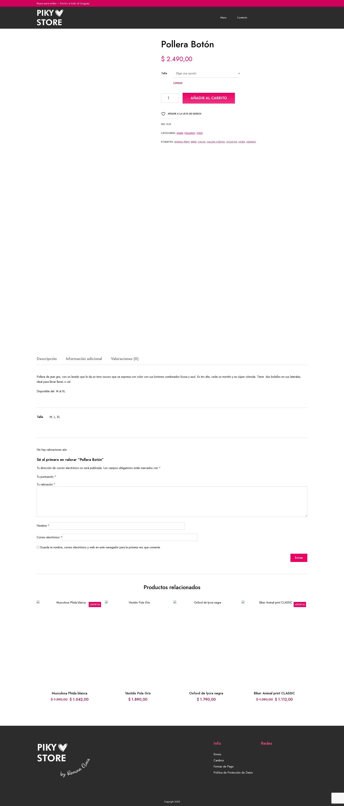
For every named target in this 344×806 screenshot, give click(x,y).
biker (194, 142)
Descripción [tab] (47, 358)
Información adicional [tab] (84, 358)
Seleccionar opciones (70, 636)
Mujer (180, 133)
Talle (164, 73)
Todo (199, 133)
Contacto (242, 18)
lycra (241, 142)
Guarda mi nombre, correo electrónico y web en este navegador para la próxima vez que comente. (100, 547)
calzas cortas (216, 142)
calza (201, 142)
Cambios (219, 760)
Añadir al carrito (209, 98)
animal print (182, 142)
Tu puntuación (46, 477)
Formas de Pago (224, 766)
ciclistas (231, 142)
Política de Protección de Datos (233, 773)
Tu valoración (46, 484)
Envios (217, 754)
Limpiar (178, 83)
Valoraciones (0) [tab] (124, 358)
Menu (223, 18)
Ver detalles (69, 647)
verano (251, 142)
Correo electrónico (49, 537)
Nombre (43, 526)
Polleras (190, 133)
